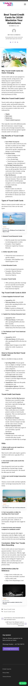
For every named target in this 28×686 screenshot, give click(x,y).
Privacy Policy (6, 672)
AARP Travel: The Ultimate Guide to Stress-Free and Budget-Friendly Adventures (14, 623)
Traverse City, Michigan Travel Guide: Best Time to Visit (14, 231)
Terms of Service (7, 676)
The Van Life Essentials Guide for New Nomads (12, 603)
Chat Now (24, 683)
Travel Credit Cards (9, 609)
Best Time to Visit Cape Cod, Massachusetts (14, 507)
